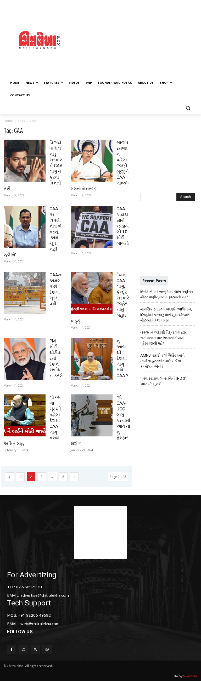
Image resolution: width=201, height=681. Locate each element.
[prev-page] (9, 476)
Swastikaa (190, 676)
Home (8, 121)
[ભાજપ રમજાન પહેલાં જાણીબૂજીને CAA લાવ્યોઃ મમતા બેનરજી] (92, 161)
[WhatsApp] (47, 649)
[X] (35, 649)
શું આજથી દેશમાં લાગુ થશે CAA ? (122, 358)
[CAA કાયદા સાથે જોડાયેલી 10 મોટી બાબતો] (92, 227)
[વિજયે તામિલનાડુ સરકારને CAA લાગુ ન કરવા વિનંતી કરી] (25, 161)
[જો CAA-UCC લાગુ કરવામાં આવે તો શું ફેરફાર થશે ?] (92, 415)
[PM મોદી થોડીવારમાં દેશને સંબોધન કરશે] (25, 359)
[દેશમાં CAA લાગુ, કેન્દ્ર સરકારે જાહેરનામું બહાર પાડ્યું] (92, 293)
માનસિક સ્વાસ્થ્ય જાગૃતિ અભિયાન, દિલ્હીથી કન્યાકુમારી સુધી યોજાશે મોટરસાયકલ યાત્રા (166, 314)
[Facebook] (11, 649)
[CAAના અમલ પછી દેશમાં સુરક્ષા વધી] (25, 293)
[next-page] (74, 476)
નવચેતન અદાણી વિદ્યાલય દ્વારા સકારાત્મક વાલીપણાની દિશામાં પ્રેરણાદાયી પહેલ (163, 337)
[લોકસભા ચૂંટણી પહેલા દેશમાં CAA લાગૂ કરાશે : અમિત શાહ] (25, 415)
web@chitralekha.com (39, 623)
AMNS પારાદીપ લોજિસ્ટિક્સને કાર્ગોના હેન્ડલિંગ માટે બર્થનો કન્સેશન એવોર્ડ (162, 360)
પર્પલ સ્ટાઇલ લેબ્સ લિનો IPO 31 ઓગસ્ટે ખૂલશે (163, 381)
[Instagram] (23, 649)
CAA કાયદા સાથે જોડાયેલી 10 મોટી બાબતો (122, 226)
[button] (188, 108)
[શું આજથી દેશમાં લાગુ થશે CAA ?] (92, 359)
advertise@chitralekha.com (44, 595)
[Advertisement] (140, 39)
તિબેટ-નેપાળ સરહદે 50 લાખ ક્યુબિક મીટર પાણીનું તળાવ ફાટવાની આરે (166, 294)
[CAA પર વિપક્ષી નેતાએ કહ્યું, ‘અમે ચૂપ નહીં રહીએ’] (25, 227)
